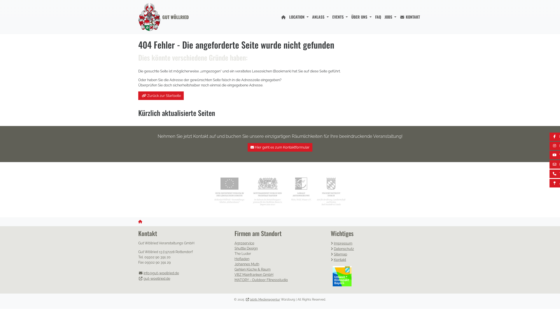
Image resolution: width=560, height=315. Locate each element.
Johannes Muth (246, 264)
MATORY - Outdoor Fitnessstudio (261, 280)
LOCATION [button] (297, 17)
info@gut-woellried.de (161, 273)
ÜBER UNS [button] (359, 17)
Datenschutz (344, 249)
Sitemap (340, 254)
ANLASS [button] (319, 17)
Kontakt (340, 260)
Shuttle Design (246, 248)
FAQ (378, 17)
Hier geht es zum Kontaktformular (282, 147)
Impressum (343, 243)
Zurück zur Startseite (164, 96)
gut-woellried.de (157, 278)
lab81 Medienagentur (265, 299)
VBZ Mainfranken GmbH (253, 275)
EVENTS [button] (338, 17)
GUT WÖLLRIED (175, 17)
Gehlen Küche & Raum (252, 269)
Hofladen (241, 259)
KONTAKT (412, 17)
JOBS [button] (389, 17)
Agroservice (244, 243)
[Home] (283, 17)
